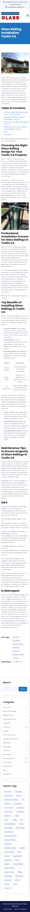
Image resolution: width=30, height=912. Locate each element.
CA (23, 800)
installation (16, 647)
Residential (8, 880)
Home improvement (9, 758)
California (7, 804)
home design (7, 754)
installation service (10, 848)
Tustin (15, 884)
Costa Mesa (20, 812)
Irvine (19, 852)
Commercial (18, 804)
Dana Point (8, 816)
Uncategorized (7, 774)
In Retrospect (8, 134)
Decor (6, 820)
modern (7, 864)
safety (5, 770)
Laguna (7, 856)
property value (7, 766)
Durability (6, 731)
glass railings (7, 747)
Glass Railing (6, 743)
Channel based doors (9, 719)
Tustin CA (15, 658)
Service (7, 884)
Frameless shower (10, 824)
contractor (16, 637)
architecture (7, 707)
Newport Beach (9, 868)
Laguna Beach (17, 856)
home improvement (18, 644)
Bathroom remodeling (9, 711)
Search (7, 682)
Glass (21, 824)
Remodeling (8, 876)
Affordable (18, 792)
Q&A (5, 132)
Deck (16, 816)
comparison (6, 723)
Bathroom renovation (11, 800)
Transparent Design (18, 654)
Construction (9, 808)
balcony (19, 796)
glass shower (9, 832)
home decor (6, 750)
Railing (20, 872)
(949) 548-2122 (16, 4)
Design (14, 820)
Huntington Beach (10, 840)
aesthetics (8, 792)
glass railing (16, 640)
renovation (16, 651)
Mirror (17, 860)
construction (7, 727)
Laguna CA (8, 860)
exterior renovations (9, 735)
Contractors (8, 812)
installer (22, 848)
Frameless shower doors (10, 739)
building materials (8, 715)
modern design (18, 864)
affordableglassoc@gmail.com (16, 7)
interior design (7, 762)
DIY (22, 820)
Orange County (9, 872)
